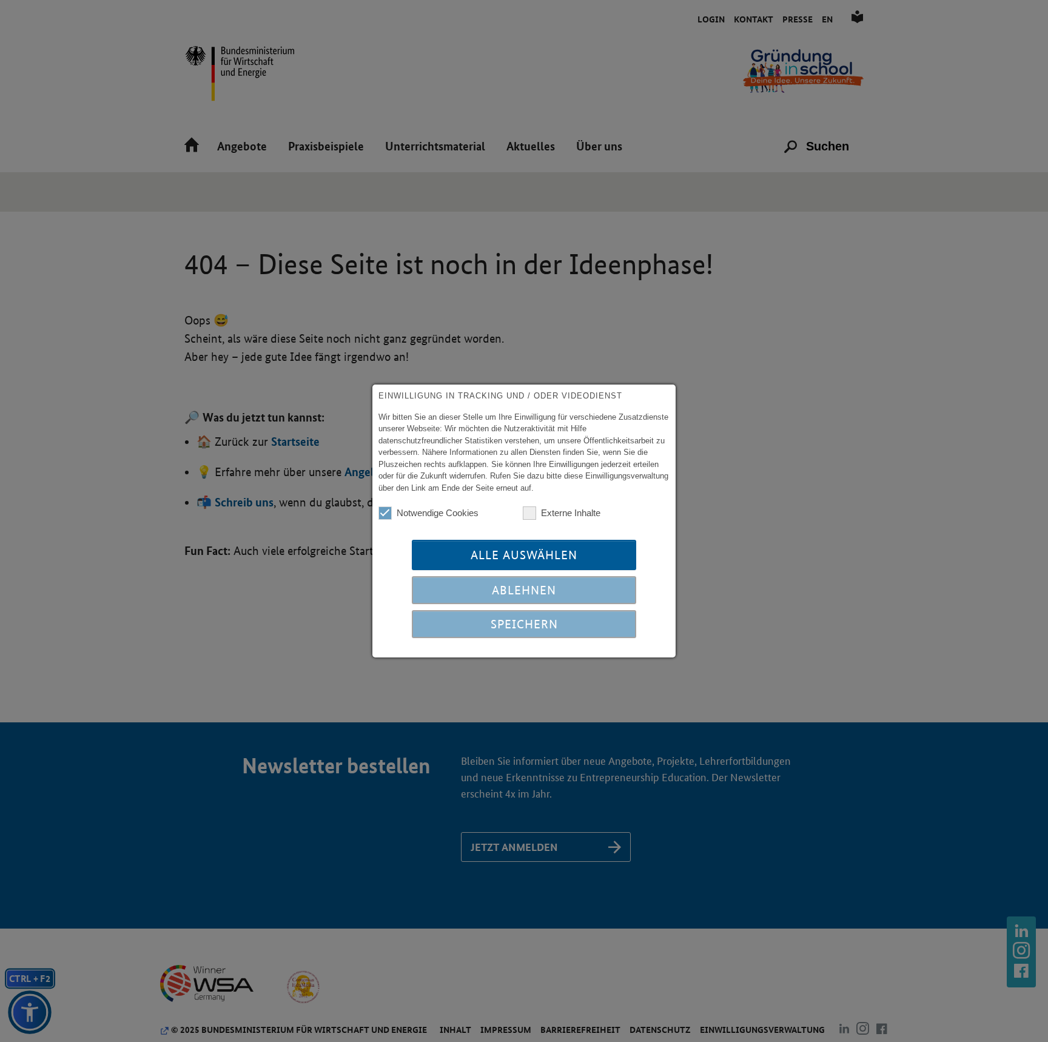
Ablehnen (524, 590)
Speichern (524, 624)
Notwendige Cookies (438, 513)
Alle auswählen (524, 555)
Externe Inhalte (570, 513)
